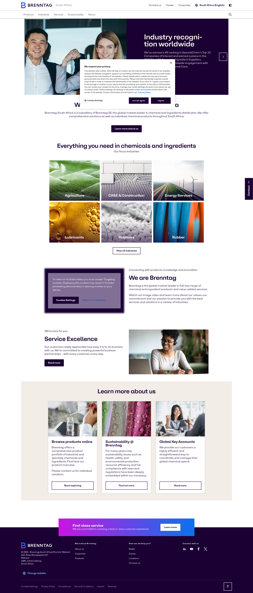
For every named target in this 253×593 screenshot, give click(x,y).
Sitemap (112, 586)
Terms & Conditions (84, 586)
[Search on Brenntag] (230, 14)
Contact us (155, 5)
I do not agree (138, 100)
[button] (126, 128)
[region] (127, 84)
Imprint (100, 586)
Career (170, 5)
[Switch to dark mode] (230, 5)
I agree (161, 100)
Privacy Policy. (144, 92)
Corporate (184, 5)
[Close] (171, 63)
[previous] (30, 57)
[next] (223, 57)
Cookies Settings (65, 300)
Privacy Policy (48, 586)
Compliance (64, 586)
